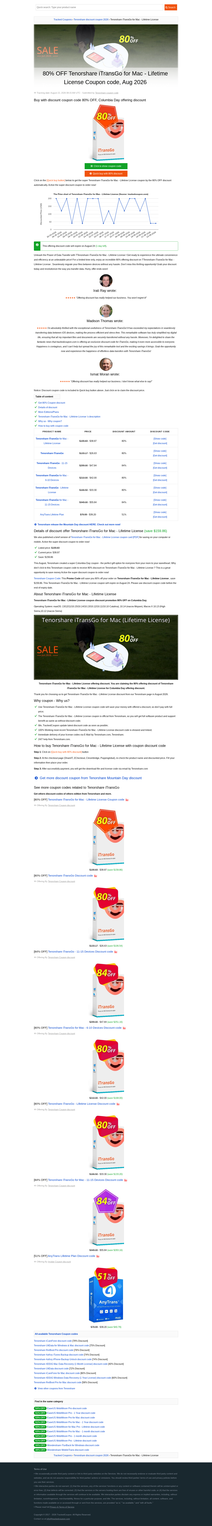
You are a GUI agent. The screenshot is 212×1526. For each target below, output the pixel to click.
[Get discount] (160, 443)
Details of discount (47, 407)
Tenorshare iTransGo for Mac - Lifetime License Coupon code (86, 799)
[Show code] (160, 438)
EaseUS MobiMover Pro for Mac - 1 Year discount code (75, 1422)
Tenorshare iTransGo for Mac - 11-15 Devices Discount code (85, 1179)
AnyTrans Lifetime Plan (52, 514)
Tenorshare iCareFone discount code (53, 1341)
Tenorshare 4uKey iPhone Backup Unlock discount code (63, 1359)
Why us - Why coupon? (50, 421)
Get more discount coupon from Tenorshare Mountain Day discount (90, 778)
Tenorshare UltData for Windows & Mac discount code (61, 1345)
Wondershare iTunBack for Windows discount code (73, 1445)
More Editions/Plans (48, 412)
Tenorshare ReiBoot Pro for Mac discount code (57, 1382)
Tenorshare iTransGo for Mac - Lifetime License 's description (69, 416)
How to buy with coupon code (53, 426)
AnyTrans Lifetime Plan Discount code (71, 1255)
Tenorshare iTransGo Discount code (70, 875)
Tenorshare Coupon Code (47, 578)
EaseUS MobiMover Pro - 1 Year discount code (71, 1413)
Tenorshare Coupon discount (61, 805)
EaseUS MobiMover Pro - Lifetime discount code (72, 1440)
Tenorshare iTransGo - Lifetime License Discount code (81, 1103)
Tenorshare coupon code (106, 93)
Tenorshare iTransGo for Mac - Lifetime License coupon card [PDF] (105, 537)
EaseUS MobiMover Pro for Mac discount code (71, 1417)
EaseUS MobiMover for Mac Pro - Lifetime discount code (76, 1427)
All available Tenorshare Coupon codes (56, 1334)
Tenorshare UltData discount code (51, 1368)
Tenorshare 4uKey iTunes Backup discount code (58, 1354)
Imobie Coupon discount (59, 1261)
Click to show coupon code (107, 166)
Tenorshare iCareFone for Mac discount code (57, 1373)
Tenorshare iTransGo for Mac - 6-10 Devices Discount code (85, 1027)
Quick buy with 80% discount (107, 173)
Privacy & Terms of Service (62, 1507)
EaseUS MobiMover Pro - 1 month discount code (72, 1436)
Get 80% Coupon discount (51, 403)
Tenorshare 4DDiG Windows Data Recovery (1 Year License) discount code (72, 1378)
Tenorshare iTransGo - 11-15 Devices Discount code (80, 951)
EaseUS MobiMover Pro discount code (67, 1408)
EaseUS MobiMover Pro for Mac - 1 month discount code (76, 1431)
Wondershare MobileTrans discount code (68, 1450)
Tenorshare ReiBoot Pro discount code (53, 1350)
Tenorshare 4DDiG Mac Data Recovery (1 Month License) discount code (71, 1364)
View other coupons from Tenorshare (56, 1388)
